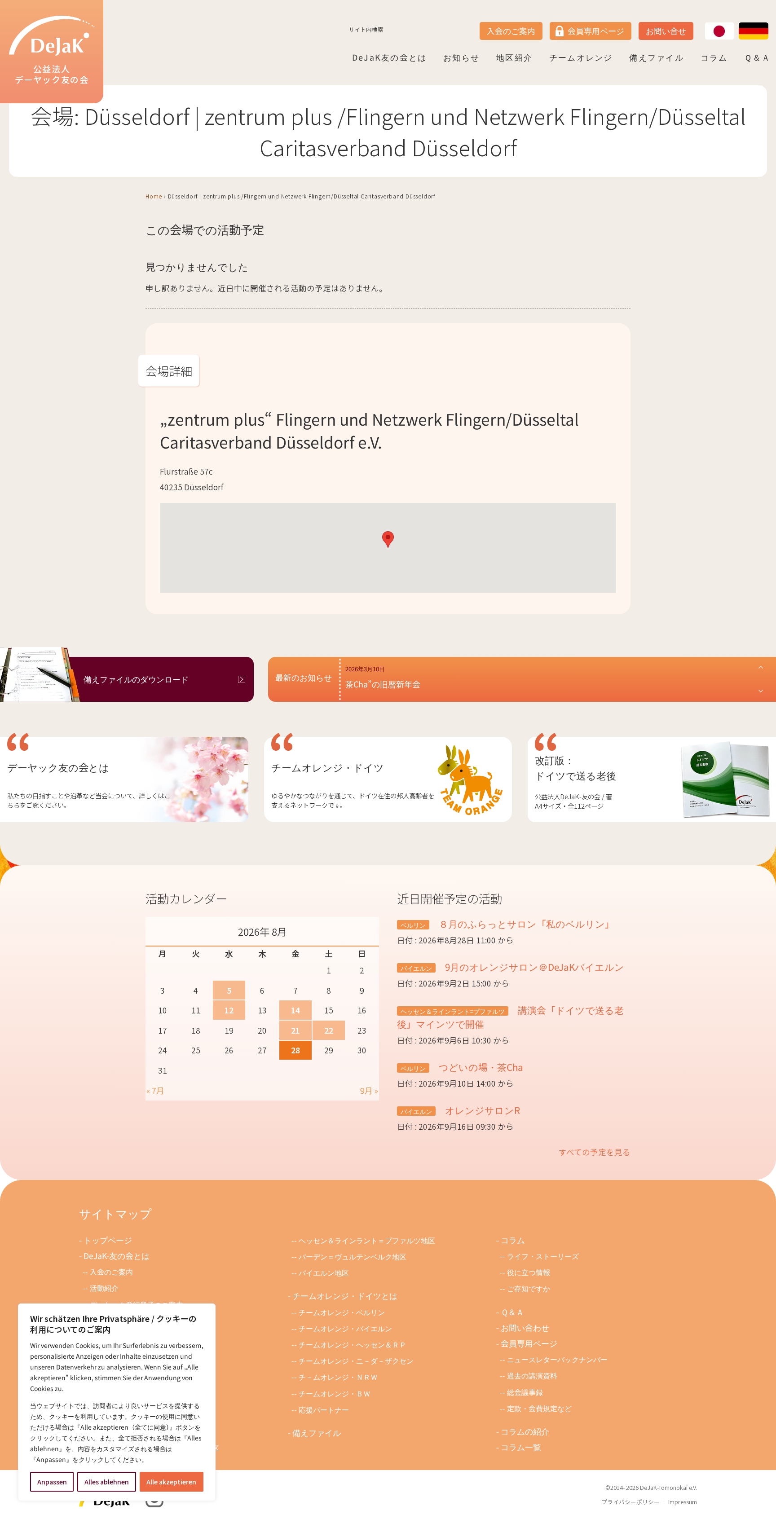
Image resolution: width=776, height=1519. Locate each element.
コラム (714, 57)
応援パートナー (324, 1410)
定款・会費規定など (539, 1408)
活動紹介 (104, 1288)
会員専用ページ (596, 30)
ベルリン (413, 924)
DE (739, 22)
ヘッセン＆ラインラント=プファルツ (453, 1011)
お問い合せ (666, 30)
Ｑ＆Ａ (757, 57)
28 (295, 1050)
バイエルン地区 (324, 1273)
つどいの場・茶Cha (479, 1067)
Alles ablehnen (106, 1481)
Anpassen (52, 1481)
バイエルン (416, 968)
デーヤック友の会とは (58, 767)
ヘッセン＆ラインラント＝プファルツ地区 (367, 1240)
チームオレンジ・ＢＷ (334, 1393)
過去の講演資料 (532, 1375)
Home (154, 196)
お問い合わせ (525, 1327)
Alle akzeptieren (171, 1481)
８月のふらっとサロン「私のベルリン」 (525, 923)
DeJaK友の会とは (389, 57)
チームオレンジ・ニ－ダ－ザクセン (356, 1361)
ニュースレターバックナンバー (557, 1359)
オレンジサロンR (481, 1110)
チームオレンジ (581, 57)
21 (295, 1030)
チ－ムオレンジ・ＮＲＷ (338, 1377)
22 (328, 1030)
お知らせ (461, 57)
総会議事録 (525, 1392)
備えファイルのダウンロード (136, 679)
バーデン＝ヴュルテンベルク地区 (352, 1256)
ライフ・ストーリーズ (543, 1256)
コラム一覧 (521, 1447)
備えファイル (656, 57)
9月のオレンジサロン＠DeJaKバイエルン (533, 966)
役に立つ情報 (528, 1272)
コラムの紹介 (525, 1431)
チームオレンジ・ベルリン (342, 1312)
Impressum (682, 1501)
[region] (117, 1402)
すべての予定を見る (594, 1152)
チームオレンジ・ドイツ (327, 767)
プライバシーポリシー (630, 1501)
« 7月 (155, 1090)
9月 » (369, 1090)
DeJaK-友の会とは (117, 1255)
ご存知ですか (528, 1288)
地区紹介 (514, 57)
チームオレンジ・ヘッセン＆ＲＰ (352, 1344)
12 (229, 1010)
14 (295, 1010)
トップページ (108, 1240)
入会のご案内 (511, 30)
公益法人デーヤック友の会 (52, 74)
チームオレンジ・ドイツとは (344, 1295)
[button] (388, 539)
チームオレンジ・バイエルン (345, 1328)
